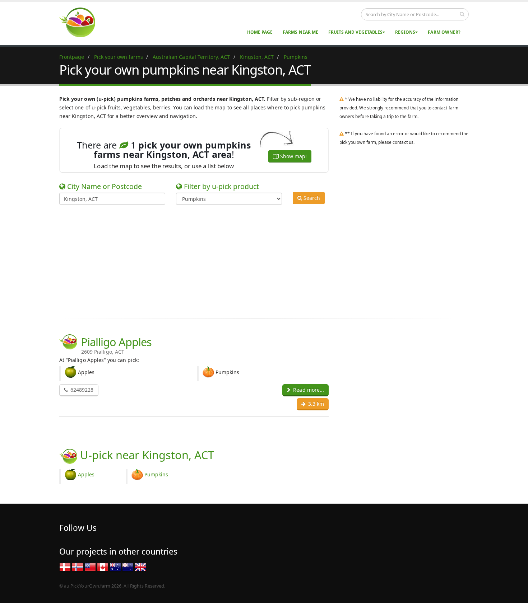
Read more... (308, 389)
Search (311, 197)
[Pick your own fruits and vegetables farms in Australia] (115, 567)
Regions (405, 32)
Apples (86, 474)
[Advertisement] (258, 260)
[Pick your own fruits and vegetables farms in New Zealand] (128, 567)
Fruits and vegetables (355, 32)
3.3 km (315, 403)
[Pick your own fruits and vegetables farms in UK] (140, 567)
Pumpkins (156, 474)
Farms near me (300, 32)
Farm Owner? (444, 32)
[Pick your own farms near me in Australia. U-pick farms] (81, 22)
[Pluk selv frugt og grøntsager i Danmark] (65, 567)
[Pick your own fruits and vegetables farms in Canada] (102, 567)
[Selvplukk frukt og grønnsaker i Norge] (77, 567)
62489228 (81, 389)
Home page (260, 32)
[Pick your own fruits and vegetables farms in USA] (90, 567)
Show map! (293, 156)
